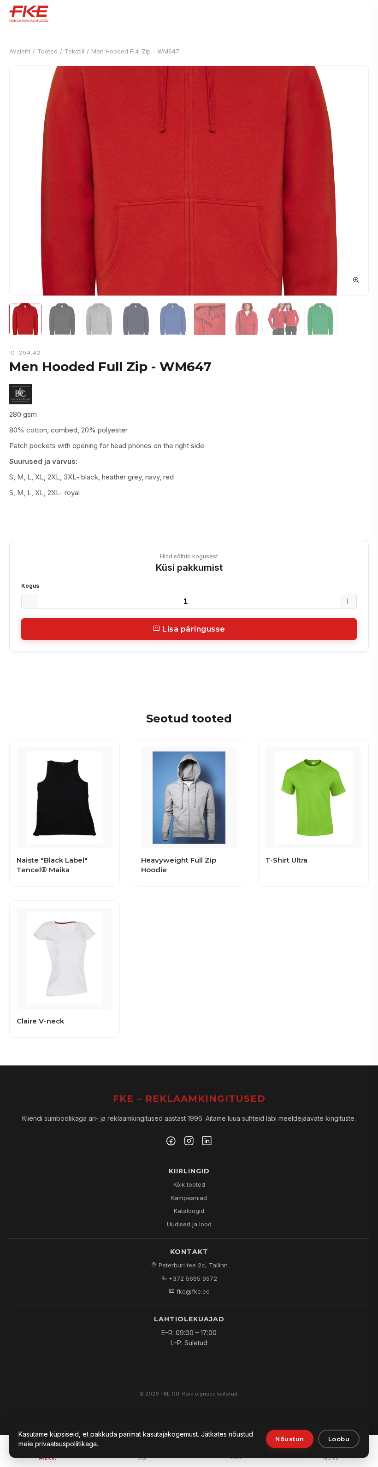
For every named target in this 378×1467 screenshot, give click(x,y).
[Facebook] (171, 1142)
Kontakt (189, 1252)
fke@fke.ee (192, 1291)
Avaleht (19, 51)
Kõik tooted (189, 1184)
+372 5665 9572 (192, 1278)
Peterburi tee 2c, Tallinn (192, 1265)
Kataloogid (189, 1210)
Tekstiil (74, 51)
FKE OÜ (169, 1393)
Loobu (339, 1439)
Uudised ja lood (189, 1224)
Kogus (30, 585)
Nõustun (289, 1439)
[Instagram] (189, 1142)
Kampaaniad (189, 1197)
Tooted (47, 51)
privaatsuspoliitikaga (66, 1444)
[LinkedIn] (207, 1142)
